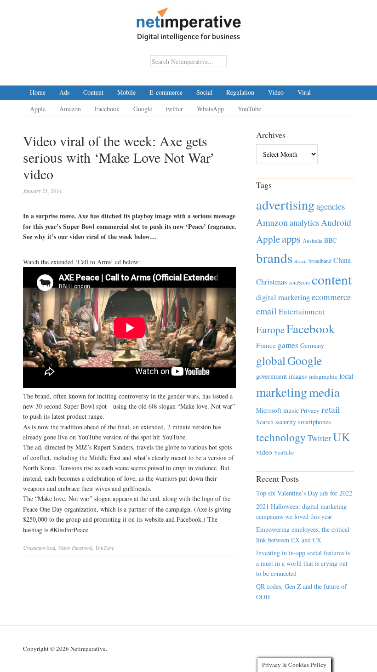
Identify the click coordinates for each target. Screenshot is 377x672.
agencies (330, 206)
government (271, 376)
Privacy (310, 410)
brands (274, 258)
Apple (38, 108)
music (291, 410)
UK (341, 436)
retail (330, 409)
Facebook (107, 108)
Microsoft (268, 410)
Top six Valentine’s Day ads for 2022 (304, 493)
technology (281, 437)
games (288, 345)
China (342, 260)
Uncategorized (39, 547)
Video (276, 92)
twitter (174, 108)
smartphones (314, 421)
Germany (312, 345)
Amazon (70, 108)
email (266, 311)
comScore (299, 282)
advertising (285, 204)
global (271, 360)
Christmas (271, 281)
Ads (64, 92)
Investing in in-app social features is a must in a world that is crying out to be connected (303, 563)
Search (265, 421)
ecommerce (331, 296)
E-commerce (166, 92)
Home (38, 92)
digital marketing (283, 297)
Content (93, 92)
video (264, 451)
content (332, 279)
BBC (330, 240)
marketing (281, 391)
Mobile (126, 92)
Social (204, 92)
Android (336, 222)
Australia (312, 240)
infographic (323, 376)
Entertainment (302, 311)
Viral (304, 92)
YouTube (249, 108)
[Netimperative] (189, 21)
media (324, 391)
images (298, 376)
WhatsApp (210, 108)
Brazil (300, 261)
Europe (270, 329)
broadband (319, 260)
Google (142, 108)
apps (291, 238)
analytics (304, 222)
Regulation (240, 92)
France (266, 345)
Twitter (319, 438)
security (285, 421)
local (346, 376)
